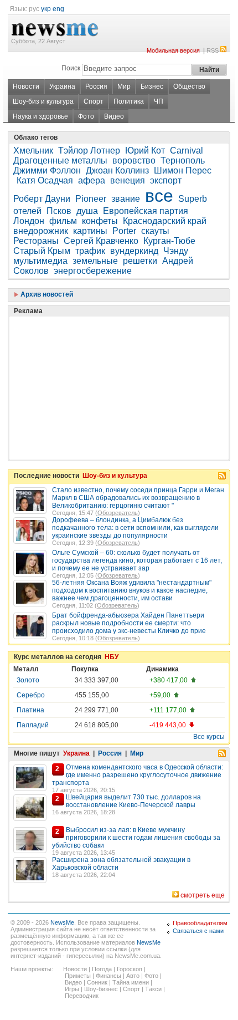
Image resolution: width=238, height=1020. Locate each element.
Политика (128, 101)
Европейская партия (145, 211)
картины (90, 231)
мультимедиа (40, 261)
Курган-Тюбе (169, 241)
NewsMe (62, 922)
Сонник (97, 982)
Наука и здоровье (40, 116)
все (159, 196)
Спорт (94, 101)
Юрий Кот (145, 150)
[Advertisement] (96, 360)
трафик (90, 251)
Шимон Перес (182, 170)
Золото (28, 680)
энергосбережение (93, 271)
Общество (189, 86)
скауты (155, 231)
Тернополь (183, 160)
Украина (62, 86)
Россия (96, 86)
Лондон (28, 221)
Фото (86, 116)
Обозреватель (117, 512)
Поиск (70, 68)
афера (91, 180)
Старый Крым (41, 251)
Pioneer (90, 198)
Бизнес (152, 86)
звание (125, 198)
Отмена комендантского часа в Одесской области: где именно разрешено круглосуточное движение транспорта (137, 775)
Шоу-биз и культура (43, 101)
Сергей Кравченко (101, 241)
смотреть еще (202, 895)
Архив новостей (46, 294)
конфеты (100, 221)
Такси (153, 989)
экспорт (166, 180)
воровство (134, 160)
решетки (140, 261)
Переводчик (82, 995)
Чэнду (175, 251)
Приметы (78, 975)
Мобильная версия (173, 50)
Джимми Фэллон (47, 170)
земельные (95, 261)
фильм (63, 221)
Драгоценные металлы (60, 160)
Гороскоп (129, 969)
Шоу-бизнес (101, 989)
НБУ (111, 657)
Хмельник (33, 150)
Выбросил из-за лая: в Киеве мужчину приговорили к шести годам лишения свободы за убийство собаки (136, 837)
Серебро (31, 695)
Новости (26, 86)
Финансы (108, 975)
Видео (114, 116)
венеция (127, 180)
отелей (27, 211)
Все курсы (209, 737)
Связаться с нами (198, 930)
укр (46, 9)
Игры (72, 989)
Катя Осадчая (45, 180)
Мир (124, 86)
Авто (132, 975)
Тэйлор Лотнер (89, 150)
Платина (30, 710)
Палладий (33, 725)
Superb (192, 198)
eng (58, 9)
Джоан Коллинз (117, 170)
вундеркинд (134, 251)
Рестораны (36, 241)
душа (87, 211)
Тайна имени (130, 982)
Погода (102, 969)
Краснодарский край (164, 221)
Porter (124, 231)
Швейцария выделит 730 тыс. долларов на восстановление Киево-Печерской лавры (133, 801)
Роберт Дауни (41, 198)
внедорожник (40, 231)
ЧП (158, 101)
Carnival (186, 150)
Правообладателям (200, 923)
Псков (58, 211)
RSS (212, 50)
